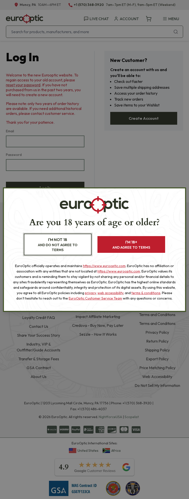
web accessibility (110, 293)
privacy (90, 293)
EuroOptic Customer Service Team (95, 298)
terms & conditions (145, 293)
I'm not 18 (58, 244)
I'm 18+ (131, 245)
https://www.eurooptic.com (104, 266)
